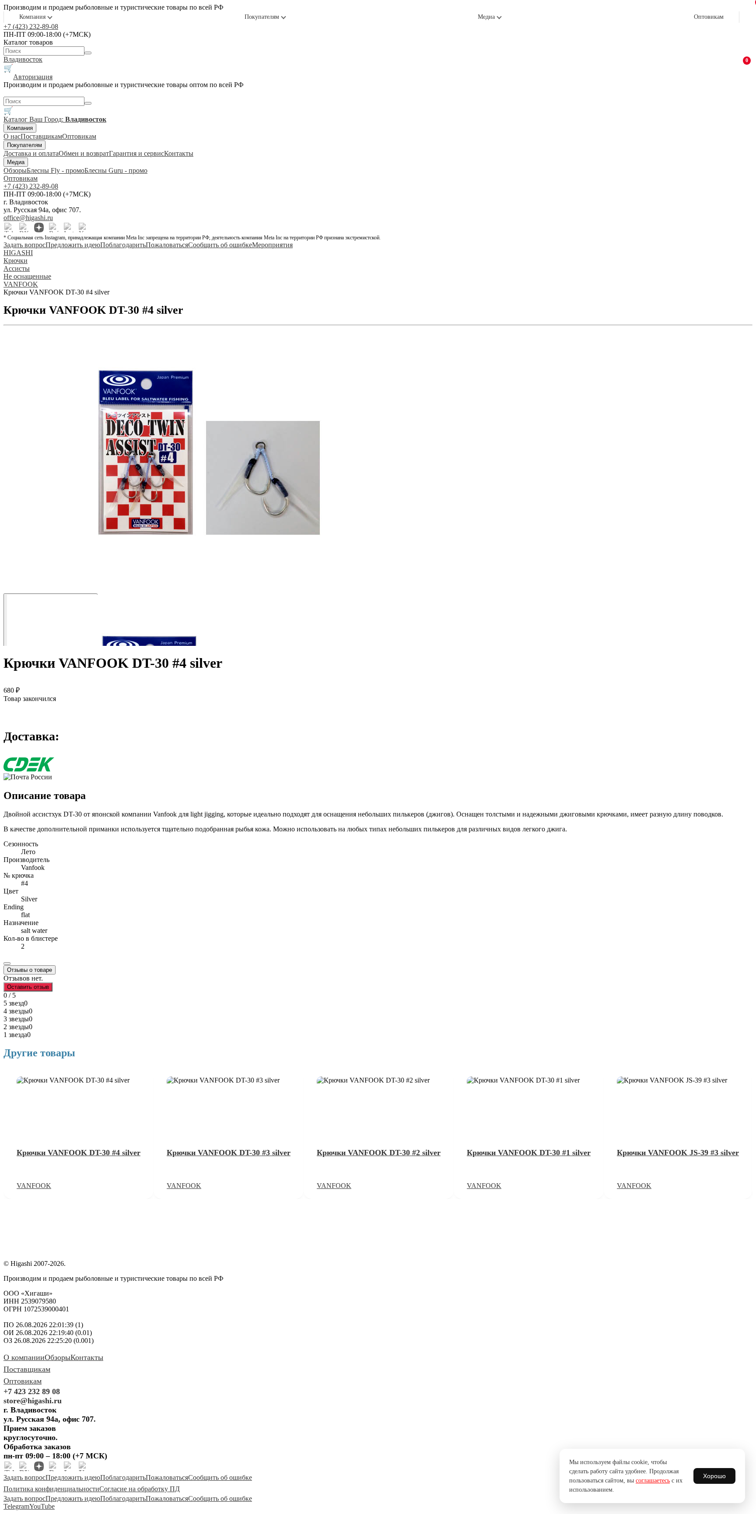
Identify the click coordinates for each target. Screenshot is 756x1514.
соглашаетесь (653, 1480)
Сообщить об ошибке (220, 245)
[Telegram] (9, 227)
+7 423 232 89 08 (32, 1391)
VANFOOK (34, 1185)
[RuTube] (54, 227)
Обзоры (15, 170)
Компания (32, 17)
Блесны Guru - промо (115, 170)
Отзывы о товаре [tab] (29, 970)
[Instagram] (68, 227)
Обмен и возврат (84, 153)
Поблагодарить (123, 245)
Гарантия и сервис (136, 153)
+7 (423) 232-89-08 (31, 26)
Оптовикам (709, 17)
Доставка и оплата (31, 153)
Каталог (16, 119)
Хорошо (714, 1475)
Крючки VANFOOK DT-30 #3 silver (228, 1152)
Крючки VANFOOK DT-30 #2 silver (379, 1152)
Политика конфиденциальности (51, 1489)
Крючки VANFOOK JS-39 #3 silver (678, 1152)
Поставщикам (41, 136)
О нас (12, 136)
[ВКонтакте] (24, 227)
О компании (24, 1357)
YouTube (42, 1506)
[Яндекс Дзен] (39, 227)
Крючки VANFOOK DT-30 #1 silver (529, 1152)
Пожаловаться (167, 245)
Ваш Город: (67, 119)
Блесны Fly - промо (55, 170)
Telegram (16, 1506)
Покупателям (262, 17)
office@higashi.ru (28, 217)
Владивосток (23, 59)
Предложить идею (73, 245)
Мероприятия (272, 245)
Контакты (178, 153)
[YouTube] (83, 227)
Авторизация (32, 77)
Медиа (486, 17)
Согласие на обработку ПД (139, 1489)
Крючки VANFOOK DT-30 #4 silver (78, 1152)
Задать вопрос (25, 245)
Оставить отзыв (28, 987)
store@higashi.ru (33, 1400)
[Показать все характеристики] (7, 963)
